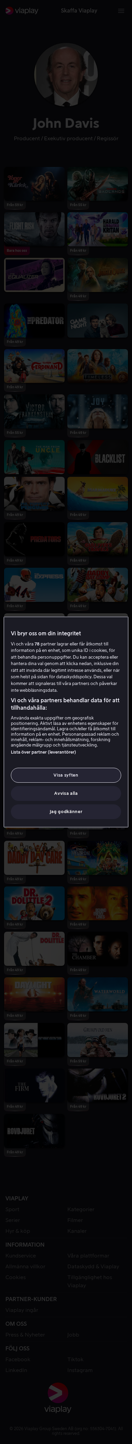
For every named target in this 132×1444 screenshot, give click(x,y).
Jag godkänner (66, 811)
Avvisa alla (66, 793)
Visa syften (65, 775)
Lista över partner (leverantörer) (43, 752)
